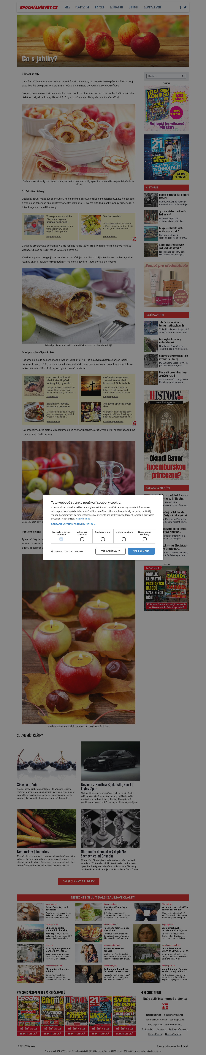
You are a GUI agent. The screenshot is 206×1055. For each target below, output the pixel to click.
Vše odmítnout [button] (110, 551)
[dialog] (103, 527)
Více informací (83, 518)
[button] (103, 524)
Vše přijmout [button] (141, 551)
